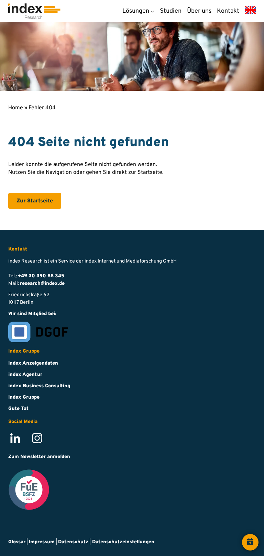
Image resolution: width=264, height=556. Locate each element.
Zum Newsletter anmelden (39, 457)
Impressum (42, 542)
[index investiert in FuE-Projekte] (29, 490)
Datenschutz (73, 542)
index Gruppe (24, 397)
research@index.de (42, 283)
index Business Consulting (39, 386)
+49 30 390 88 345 (41, 276)
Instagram (32, 434)
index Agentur (25, 374)
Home (15, 107)
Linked (10, 434)
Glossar (16, 542)
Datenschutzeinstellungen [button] (123, 542)
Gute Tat (18, 408)
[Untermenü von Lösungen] (152, 11)
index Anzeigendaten (33, 363)
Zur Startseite (34, 201)
